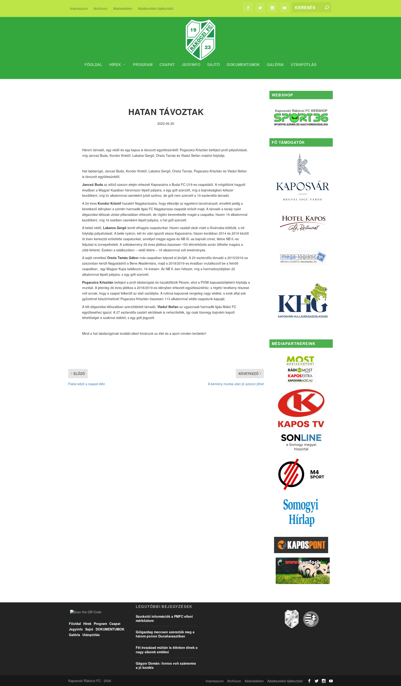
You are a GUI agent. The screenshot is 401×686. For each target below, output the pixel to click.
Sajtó (213, 65)
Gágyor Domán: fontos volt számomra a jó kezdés (166, 665)
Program (142, 65)
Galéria (275, 65)
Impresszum (79, 8)
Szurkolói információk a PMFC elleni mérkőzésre (164, 618)
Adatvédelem (122, 8)
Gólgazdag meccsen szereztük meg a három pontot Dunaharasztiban (165, 634)
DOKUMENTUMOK (243, 65)
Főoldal (93, 65)
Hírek (115, 65)
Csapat (167, 65)
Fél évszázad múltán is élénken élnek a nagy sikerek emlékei (166, 649)
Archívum (100, 8)
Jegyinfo (191, 65)
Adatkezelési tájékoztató (155, 8)
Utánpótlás (304, 65)
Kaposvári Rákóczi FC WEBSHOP (301, 110)
